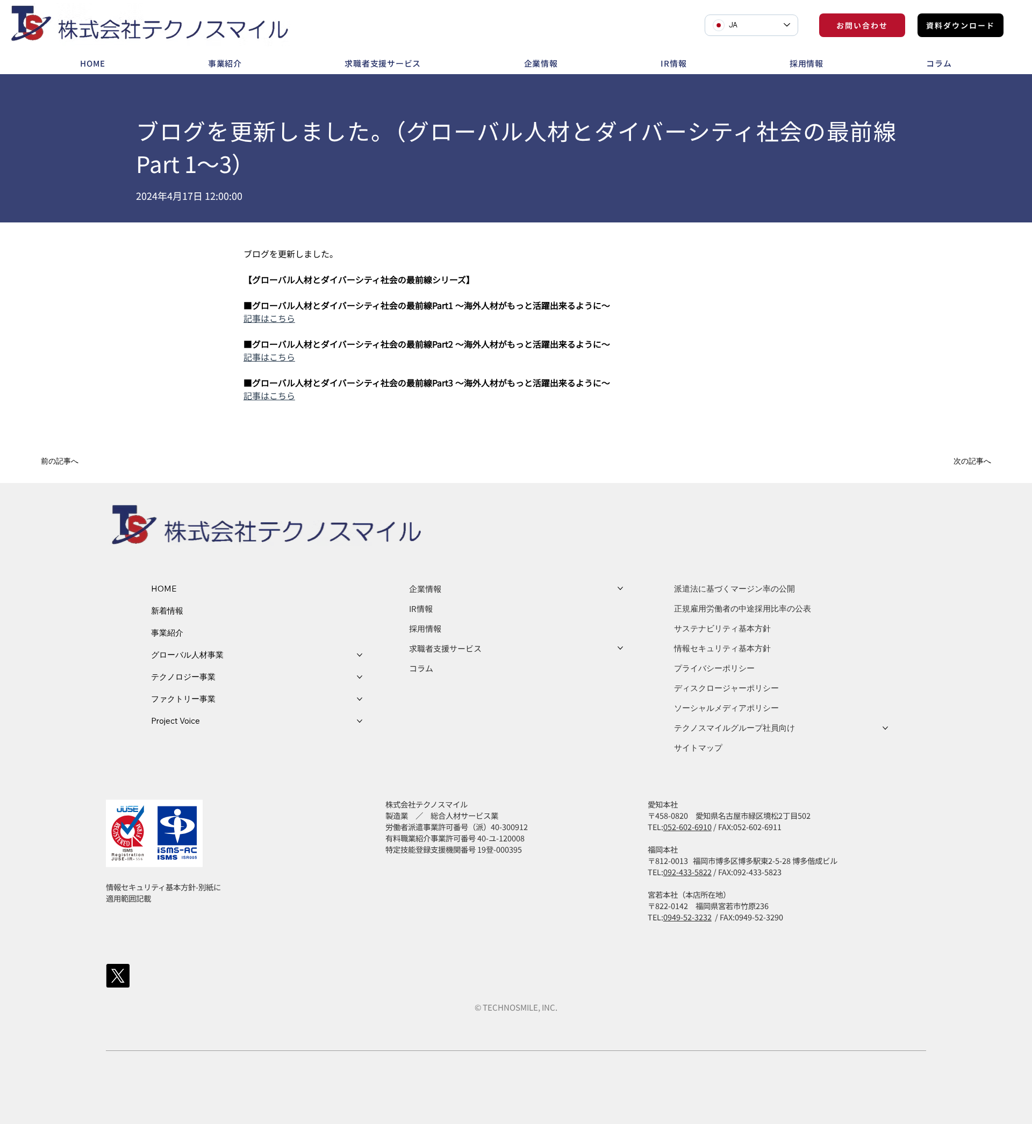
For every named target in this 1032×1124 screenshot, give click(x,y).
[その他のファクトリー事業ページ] (359, 699)
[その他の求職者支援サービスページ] (620, 648)
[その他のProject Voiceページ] (359, 721)
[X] (118, 976)
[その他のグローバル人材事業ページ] (359, 655)
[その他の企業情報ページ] (620, 588)
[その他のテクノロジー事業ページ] (359, 677)
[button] (73, 461)
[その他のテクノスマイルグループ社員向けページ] (885, 728)
